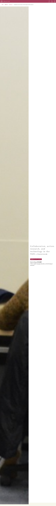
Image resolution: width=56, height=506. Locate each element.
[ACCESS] (49, 1)
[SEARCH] (52, 1)
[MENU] (54, 1)
